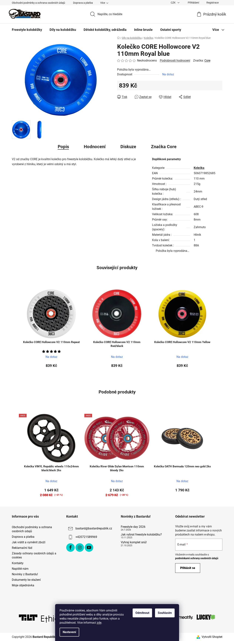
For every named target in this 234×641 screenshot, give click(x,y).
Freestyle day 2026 (133, 527)
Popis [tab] (63, 146)
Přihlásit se (187, 568)
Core (207, 60)
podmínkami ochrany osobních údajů (196, 558)
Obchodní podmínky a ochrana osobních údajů (38, 2)
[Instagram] (79, 547)
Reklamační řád (22, 548)
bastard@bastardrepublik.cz (93, 528)
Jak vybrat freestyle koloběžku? (141, 534)
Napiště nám (20, 568)
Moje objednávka (23, 585)
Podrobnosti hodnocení (175, 60)
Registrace (212, 2)
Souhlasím (165, 613)
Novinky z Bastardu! (25, 574)
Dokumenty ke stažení (26, 580)
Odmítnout (142, 613)
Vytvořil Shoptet (212, 637)
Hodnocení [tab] (95, 146)
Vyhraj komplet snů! (134, 542)
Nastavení (69, 632)
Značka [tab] (163, 146)
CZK (173, 2)
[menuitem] (27, 29)
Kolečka (199, 168)
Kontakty (17, 563)
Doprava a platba (83, 2)
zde (99, 622)
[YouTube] (89, 547)
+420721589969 (86, 537)
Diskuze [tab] (128, 146)
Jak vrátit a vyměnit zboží (28, 542)
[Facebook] (70, 547)
